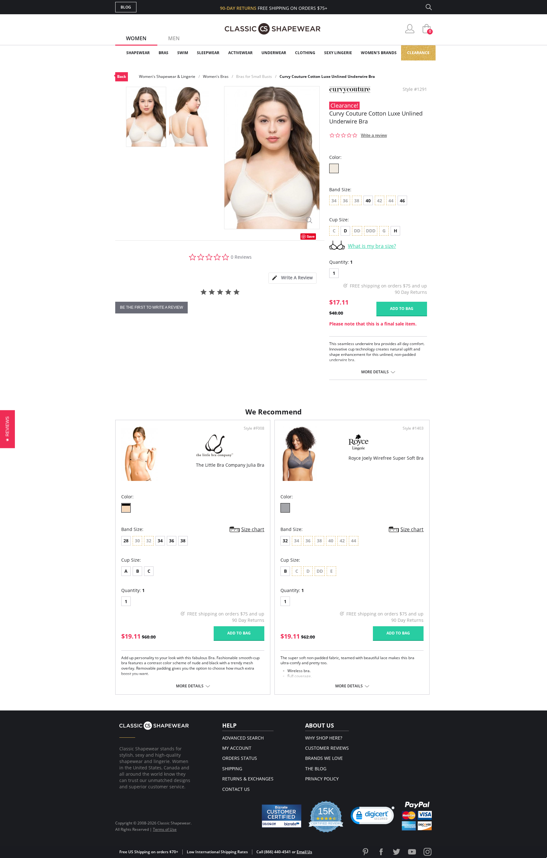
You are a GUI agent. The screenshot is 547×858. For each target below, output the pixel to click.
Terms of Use (165, 829)
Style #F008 (254, 428)
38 (182, 541)
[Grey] (285, 508)
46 (402, 201)
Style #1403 (413, 428)
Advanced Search (243, 738)
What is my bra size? (372, 246)
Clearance (418, 52)
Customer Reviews (327, 748)
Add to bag (401, 308)
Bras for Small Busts (254, 76)
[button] (372, 817)
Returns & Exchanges (248, 779)
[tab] (292, 278)
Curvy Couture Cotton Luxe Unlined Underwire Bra (327, 76)
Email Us (304, 852)
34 (160, 541)
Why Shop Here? (323, 738)
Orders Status (239, 758)
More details (375, 372)
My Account (236, 748)
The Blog (315, 769)
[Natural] (334, 168)
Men (174, 38)
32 (285, 541)
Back (121, 76)
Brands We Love (324, 758)
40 (368, 201)
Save (311, 236)
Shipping (232, 769)
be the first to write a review (151, 307)
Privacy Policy (322, 779)
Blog (126, 7)
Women (136, 38)
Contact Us (236, 789)
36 (171, 541)
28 (126, 541)
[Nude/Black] (126, 508)
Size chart (252, 529)
